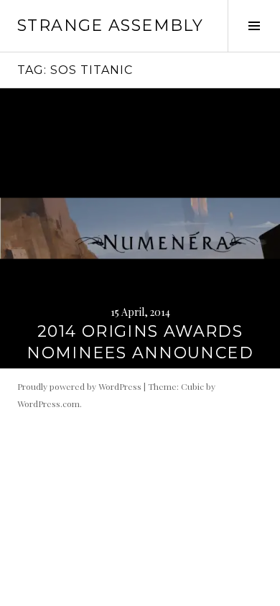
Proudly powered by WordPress (79, 386)
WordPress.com (48, 403)
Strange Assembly (110, 25)
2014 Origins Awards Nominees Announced (140, 342)
